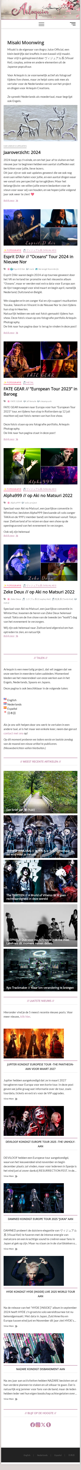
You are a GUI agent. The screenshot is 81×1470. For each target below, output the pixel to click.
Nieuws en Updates (15, 146)
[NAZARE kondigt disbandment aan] (34, 1348)
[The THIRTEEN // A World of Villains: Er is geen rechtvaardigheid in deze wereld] (40, 881)
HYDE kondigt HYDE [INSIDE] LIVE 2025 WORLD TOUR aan (40, 1294)
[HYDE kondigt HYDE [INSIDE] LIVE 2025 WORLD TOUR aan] (34, 1271)
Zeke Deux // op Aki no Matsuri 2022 (39, 591)
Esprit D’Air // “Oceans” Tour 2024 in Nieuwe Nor (38, 259)
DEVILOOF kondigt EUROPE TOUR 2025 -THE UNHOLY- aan (40, 1144)
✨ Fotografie (12, 250)
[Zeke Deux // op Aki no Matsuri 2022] (40, 563)
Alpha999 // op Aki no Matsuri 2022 (38, 495)
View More (9, 1098)
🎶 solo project (29, 502)
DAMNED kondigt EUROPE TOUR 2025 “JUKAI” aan (40, 1219)
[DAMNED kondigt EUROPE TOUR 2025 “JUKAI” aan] (34, 1198)
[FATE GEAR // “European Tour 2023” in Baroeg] (40, 359)
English (27, 1455)
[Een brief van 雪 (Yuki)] (40, 792)
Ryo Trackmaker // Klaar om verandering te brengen (40, 987)
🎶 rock (30, 269)
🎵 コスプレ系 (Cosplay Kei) (36, 599)
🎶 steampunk (44, 401)
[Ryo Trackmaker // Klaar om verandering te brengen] (40, 970)
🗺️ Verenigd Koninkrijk (47, 269)
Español (58, 1455)
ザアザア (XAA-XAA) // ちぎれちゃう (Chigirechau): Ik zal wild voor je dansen (39, 852)
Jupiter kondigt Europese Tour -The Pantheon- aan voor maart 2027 (40, 1067)
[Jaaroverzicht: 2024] (40, 123)
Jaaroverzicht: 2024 (22, 152)
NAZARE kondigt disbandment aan (40, 1369)
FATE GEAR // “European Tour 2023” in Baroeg (40, 391)
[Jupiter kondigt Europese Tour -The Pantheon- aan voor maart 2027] (34, 1044)
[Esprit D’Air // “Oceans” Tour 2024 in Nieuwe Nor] (40, 227)
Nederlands (42, 1455)
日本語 (71, 1455)
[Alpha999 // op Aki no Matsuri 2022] (40, 466)
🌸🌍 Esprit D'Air (16, 269)
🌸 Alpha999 (14, 502)
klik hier (25, 1016)
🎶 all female (29, 401)
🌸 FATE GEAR (14, 401)
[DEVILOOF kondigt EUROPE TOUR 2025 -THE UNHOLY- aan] (34, 1121)
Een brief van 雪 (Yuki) (20, 810)
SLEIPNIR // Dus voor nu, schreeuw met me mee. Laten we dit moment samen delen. (38, 941)
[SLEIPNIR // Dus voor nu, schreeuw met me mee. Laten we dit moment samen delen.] (40, 925)
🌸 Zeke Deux (14, 599)
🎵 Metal (28, 382)
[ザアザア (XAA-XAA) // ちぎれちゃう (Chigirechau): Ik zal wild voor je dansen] (40, 836)
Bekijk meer (15, 201)
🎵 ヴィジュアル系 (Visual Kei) (39, 250)
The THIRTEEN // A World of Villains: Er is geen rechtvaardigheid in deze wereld (36, 896)
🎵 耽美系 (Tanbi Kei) (62, 599)
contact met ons (13, 733)
